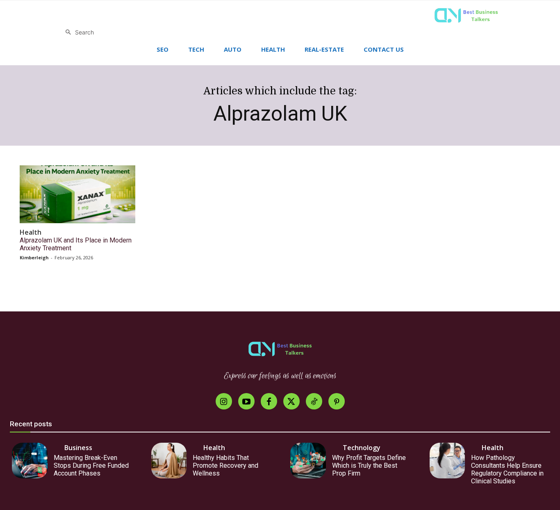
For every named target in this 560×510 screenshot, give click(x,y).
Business (78, 447)
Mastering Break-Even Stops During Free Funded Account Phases (91, 465)
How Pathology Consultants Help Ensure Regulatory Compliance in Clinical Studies (507, 469)
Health (30, 232)
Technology (361, 447)
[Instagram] (224, 401)
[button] (77, 32)
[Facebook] (269, 401)
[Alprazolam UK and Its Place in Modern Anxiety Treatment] (77, 194)
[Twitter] (291, 401)
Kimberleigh (34, 257)
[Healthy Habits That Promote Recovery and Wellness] (169, 460)
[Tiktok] (314, 401)
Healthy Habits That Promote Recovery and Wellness (225, 465)
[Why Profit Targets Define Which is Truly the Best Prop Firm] (308, 460)
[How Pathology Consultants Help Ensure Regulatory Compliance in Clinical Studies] (447, 460)
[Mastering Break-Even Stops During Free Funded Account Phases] (30, 460)
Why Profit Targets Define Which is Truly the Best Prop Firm (369, 465)
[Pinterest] (336, 401)
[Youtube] (246, 401)
